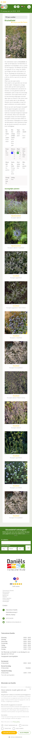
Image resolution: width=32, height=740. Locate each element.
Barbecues (5, 595)
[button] (16, 737)
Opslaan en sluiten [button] (9, 732)
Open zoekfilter (11, 17)
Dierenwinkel (6, 592)
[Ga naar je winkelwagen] (29, 7)
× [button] (30, 689)
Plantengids (6, 601)
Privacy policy (16, 722)
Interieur (5, 596)
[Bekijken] (29, 7)
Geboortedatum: (5, 545)
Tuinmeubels (6, 599)
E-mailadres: (5, 540)
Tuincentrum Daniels (8, 590)
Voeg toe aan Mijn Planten (20, 22)
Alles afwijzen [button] (24, 732)
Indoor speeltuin (7, 598)
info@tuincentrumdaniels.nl (13, 622)
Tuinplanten (6, 593)
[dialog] (16, 713)
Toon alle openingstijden (7, 675)
